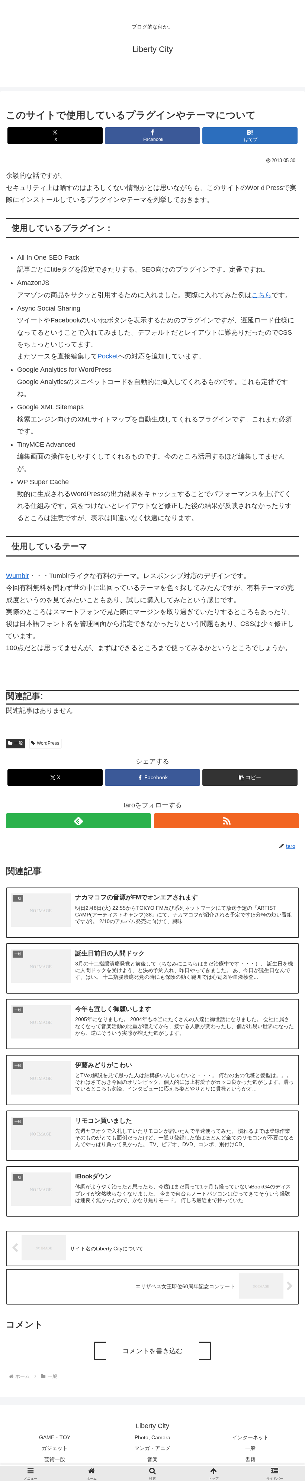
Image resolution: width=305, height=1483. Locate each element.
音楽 (152, 1459)
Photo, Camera (152, 1437)
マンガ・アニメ (152, 1448)
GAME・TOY (54, 1437)
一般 (18, 743)
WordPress (48, 743)
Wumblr (17, 576)
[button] (250, 777)
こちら (261, 295)
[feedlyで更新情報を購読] (78, 820)
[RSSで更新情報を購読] (226, 820)
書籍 (250, 1459)
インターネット (250, 1437)
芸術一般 (54, 1459)
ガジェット (55, 1448)
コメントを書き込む (152, 1351)
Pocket (107, 356)
